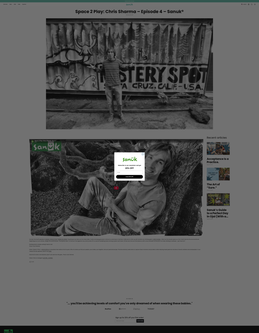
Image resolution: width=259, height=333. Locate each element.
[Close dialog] (143, 154)
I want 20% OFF (129, 176)
